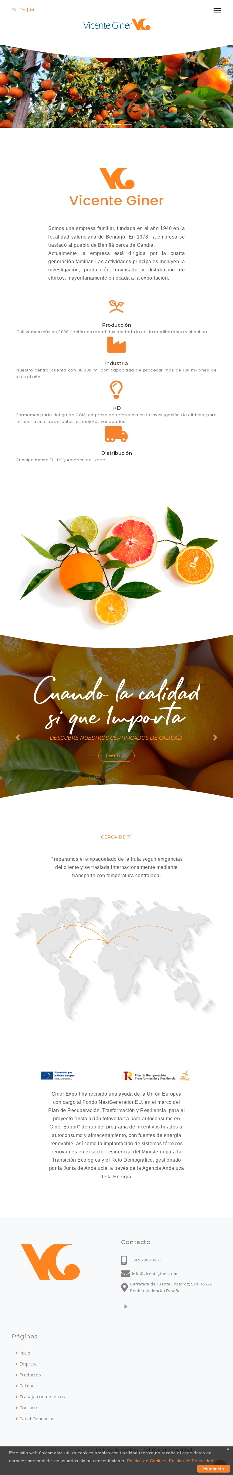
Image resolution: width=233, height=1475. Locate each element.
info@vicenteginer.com (154, 1273)
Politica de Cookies (147, 1460)
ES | (15, 9)
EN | (25, 9)
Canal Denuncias (37, 1418)
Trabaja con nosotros (42, 1397)
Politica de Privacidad (191, 1460)
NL (32, 9)
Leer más (116, 755)
